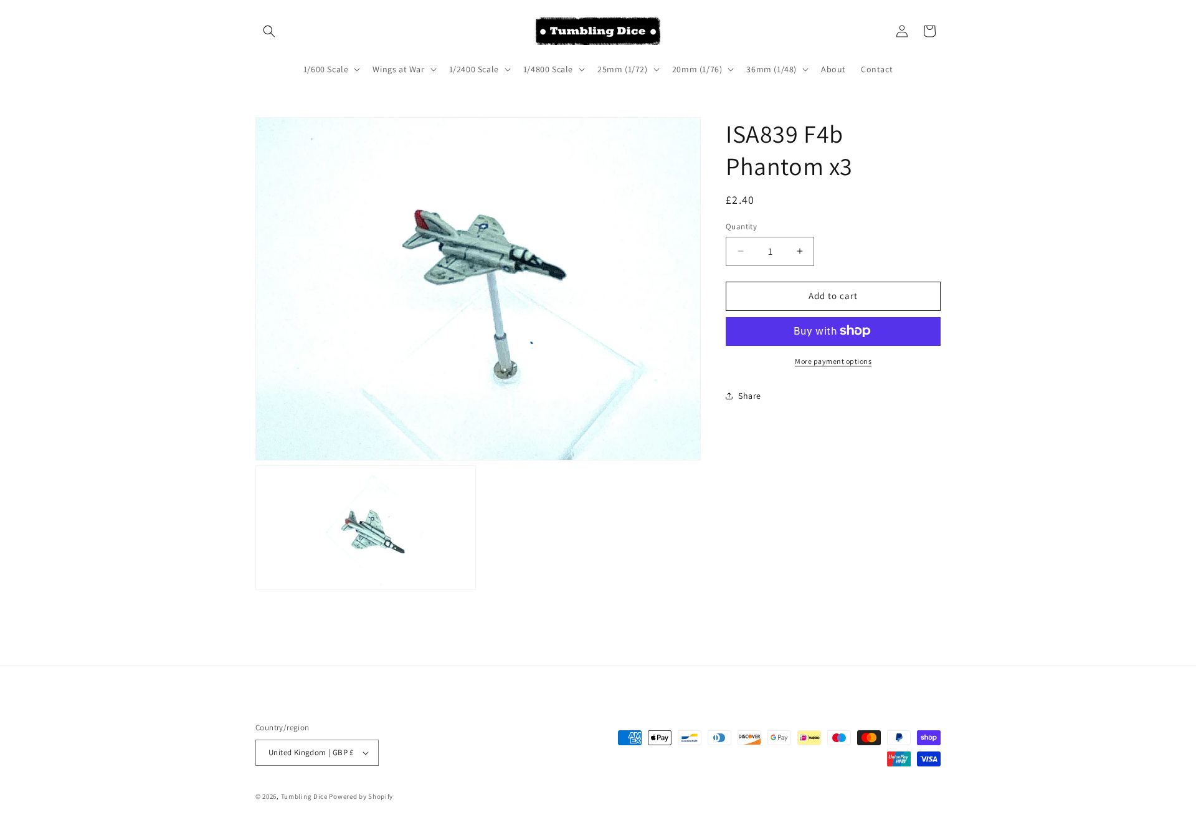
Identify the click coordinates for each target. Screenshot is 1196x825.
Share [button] (749, 395)
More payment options (833, 360)
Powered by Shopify (361, 796)
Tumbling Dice (304, 796)
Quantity (741, 226)
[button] (269, 31)
